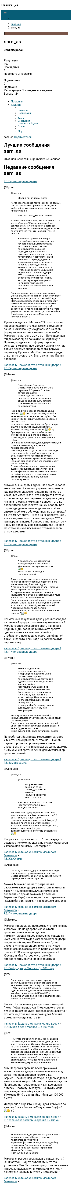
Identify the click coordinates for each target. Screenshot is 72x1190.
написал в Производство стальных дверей (32, 365)
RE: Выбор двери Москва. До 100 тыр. (29, 968)
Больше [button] (16, 104)
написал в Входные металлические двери (31, 1023)
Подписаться (22, 137)
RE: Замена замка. (15, 762)
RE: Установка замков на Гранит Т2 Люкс (31, 1120)
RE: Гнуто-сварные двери (20, 181)
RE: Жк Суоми (13, 858)
